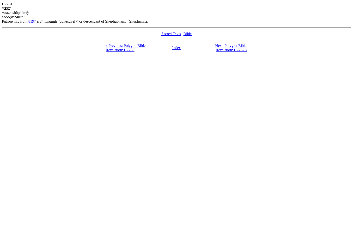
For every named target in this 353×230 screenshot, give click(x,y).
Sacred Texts (171, 34)
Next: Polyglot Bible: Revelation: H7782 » (231, 48)
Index (176, 48)
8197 (32, 21)
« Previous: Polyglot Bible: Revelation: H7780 (126, 48)
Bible (187, 34)
